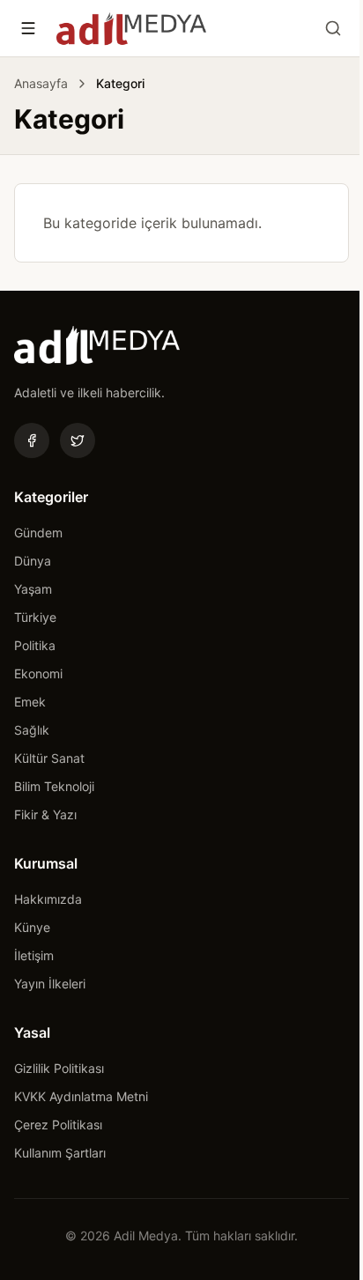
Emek (30, 701)
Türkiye (35, 617)
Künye (32, 927)
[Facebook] (31, 440)
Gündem (38, 532)
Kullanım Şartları (60, 1152)
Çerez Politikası (58, 1124)
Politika (35, 645)
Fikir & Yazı (45, 814)
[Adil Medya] (131, 28)
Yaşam (33, 588)
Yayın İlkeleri (49, 983)
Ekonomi (38, 673)
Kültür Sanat (49, 758)
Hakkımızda (48, 899)
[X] (77, 440)
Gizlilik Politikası (59, 1068)
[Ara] (333, 28)
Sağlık (31, 729)
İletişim (34, 955)
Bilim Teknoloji (54, 786)
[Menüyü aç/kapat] (28, 28)
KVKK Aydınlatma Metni (81, 1096)
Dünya (32, 560)
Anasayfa (41, 83)
